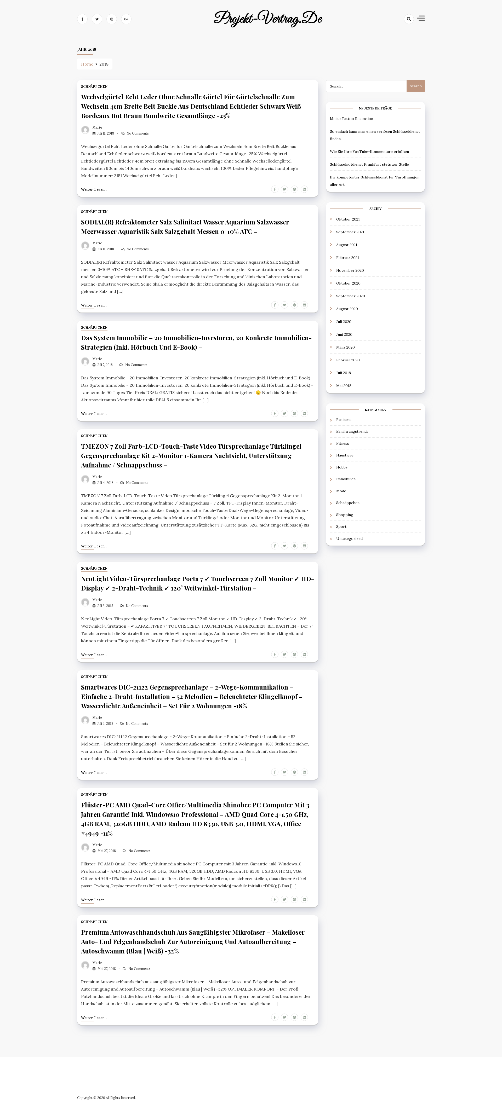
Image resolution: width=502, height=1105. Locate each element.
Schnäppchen (94, 87)
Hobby (341, 467)
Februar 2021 (347, 257)
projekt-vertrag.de (267, 19)
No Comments (138, 133)
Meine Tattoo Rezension (351, 118)
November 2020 (350, 270)
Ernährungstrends (352, 431)
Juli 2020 (343, 321)
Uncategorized (349, 538)
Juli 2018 (343, 373)
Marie (97, 127)
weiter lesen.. (94, 189)
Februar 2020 (348, 360)
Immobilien (346, 479)
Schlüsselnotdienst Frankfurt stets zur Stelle (369, 164)
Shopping (344, 514)
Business (343, 419)
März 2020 (345, 347)
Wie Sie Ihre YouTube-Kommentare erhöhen (369, 151)
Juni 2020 (344, 334)
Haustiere (344, 455)
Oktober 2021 (348, 219)
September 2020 (350, 296)
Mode (341, 491)
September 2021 (350, 232)
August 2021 (346, 244)
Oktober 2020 (348, 283)
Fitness (342, 443)
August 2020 (347, 308)
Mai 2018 (343, 385)
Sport (341, 526)
